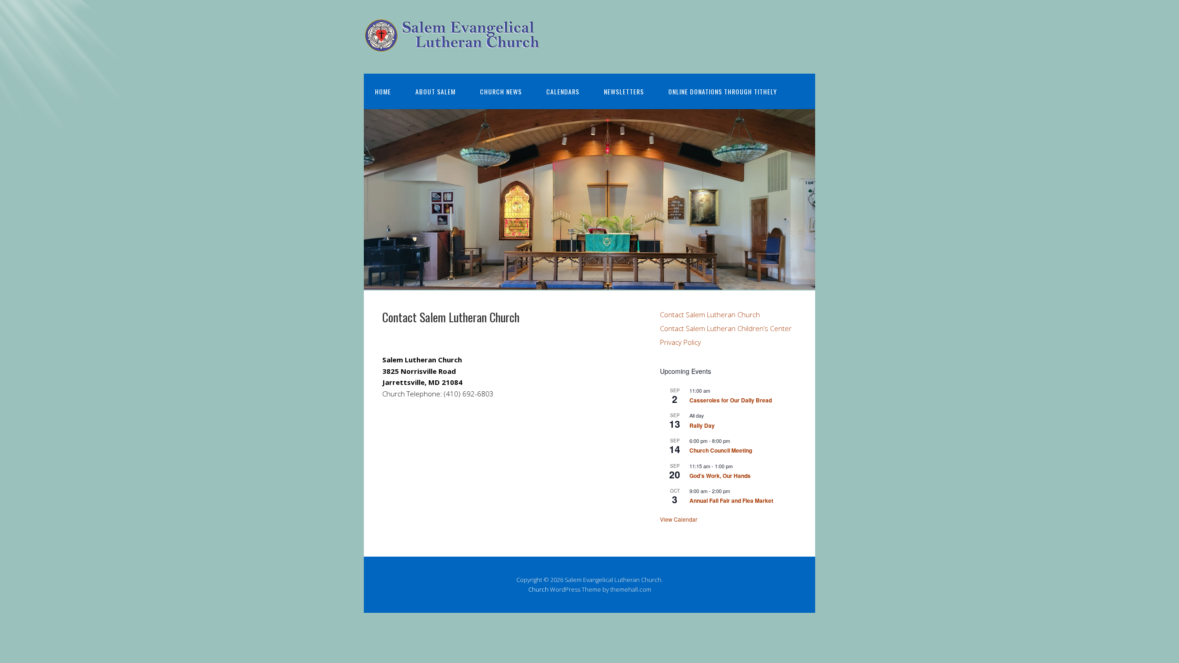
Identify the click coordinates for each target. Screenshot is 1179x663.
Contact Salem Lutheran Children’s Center (726, 328)
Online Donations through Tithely (722, 91)
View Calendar (678, 519)
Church (538, 589)
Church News (501, 91)
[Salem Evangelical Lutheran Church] (452, 45)
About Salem (435, 91)
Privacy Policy (680, 342)
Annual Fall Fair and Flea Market (731, 500)
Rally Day (702, 425)
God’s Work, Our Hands (720, 475)
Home (383, 91)
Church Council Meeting (720, 450)
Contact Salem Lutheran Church (710, 314)
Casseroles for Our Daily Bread (730, 400)
